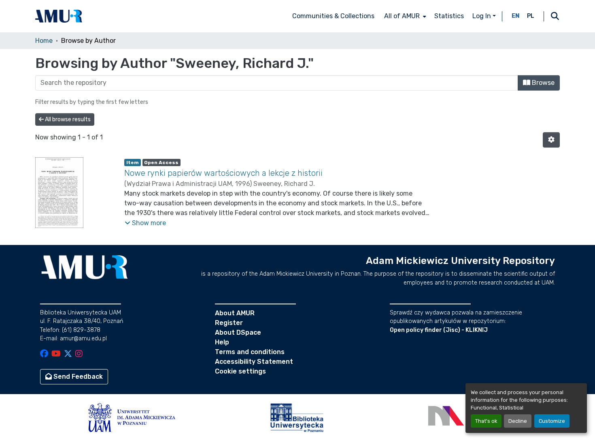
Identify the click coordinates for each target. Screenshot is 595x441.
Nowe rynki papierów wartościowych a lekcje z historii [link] (223, 173)
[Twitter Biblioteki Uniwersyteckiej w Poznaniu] (68, 354)
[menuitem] (404, 16)
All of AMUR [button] (402, 16)
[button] (58, 16)
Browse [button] (542, 83)
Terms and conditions (250, 352)
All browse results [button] (67, 119)
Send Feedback (77, 376)
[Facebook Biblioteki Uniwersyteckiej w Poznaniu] (44, 354)
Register (229, 323)
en (516, 16)
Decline (517, 421)
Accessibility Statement (254, 361)
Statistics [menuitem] (449, 16)
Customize (552, 421)
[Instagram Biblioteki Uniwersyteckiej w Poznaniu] (79, 354)
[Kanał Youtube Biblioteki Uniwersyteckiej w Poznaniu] (56, 354)
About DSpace (238, 332)
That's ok (486, 421)
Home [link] (44, 40)
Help (222, 342)
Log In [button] (482, 16)
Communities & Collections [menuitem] (333, 16)
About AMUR (235, 313)
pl (530, 16)
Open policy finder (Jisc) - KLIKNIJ (439, 330)
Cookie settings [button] (240, 371)
